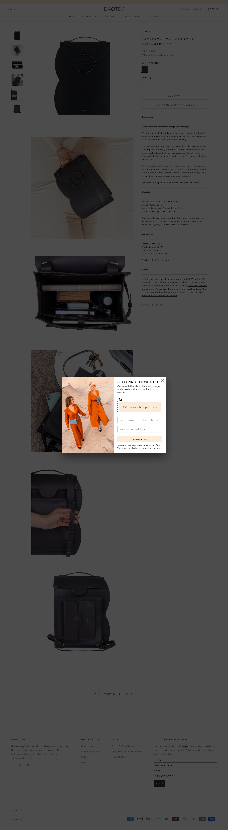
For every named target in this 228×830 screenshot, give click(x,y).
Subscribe (140, 439)
